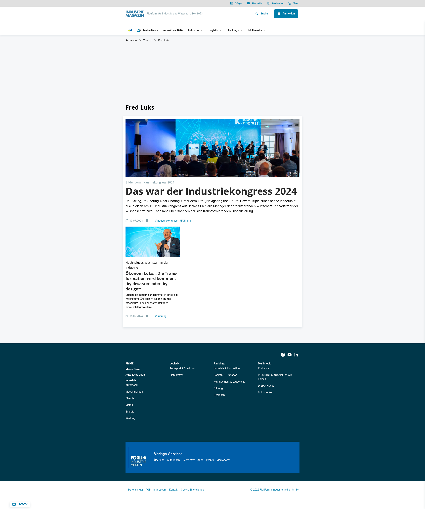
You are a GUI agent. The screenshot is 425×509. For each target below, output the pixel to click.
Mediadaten (223, 460)
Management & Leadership (229, 381)
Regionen (219, 395)
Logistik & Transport (225, 375)
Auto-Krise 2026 (135, 374)
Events (210, 460)
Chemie (130, 398)
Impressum (160, 489)
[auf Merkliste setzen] (147, 221)
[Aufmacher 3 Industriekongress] (212, 148)
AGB (148, 489)
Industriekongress (166, 220)
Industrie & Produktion (227, 368)
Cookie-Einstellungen (193, 489)
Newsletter (188, 460)
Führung (185, 220)
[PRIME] (130, 30)
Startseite (131, 40)
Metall (129, 405)
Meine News (133, 369)
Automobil (132, 385)
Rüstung (130, 418)
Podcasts (263, 368)
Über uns (159, 460)
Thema (147, 40)
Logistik (174, 363)
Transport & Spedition (182, 368)
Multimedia (264, 363)
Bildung (218, 388)
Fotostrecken (265, 392)
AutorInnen (173, 460)
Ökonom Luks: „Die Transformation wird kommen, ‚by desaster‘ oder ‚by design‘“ (151, 281)
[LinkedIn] (296, 355)
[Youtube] (290, 355)
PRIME (129, 363)
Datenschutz (135, 489)
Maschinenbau (134, 391)
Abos (200, 460)
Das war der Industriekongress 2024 (211, 191)
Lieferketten (176, 375)
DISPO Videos (266, 385)
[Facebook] (283, 355)
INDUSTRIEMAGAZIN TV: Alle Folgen (275, 377)
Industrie (131, 380)
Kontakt (173, 489)
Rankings (219, 363)
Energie (130, 411)
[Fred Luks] (153, 242)
